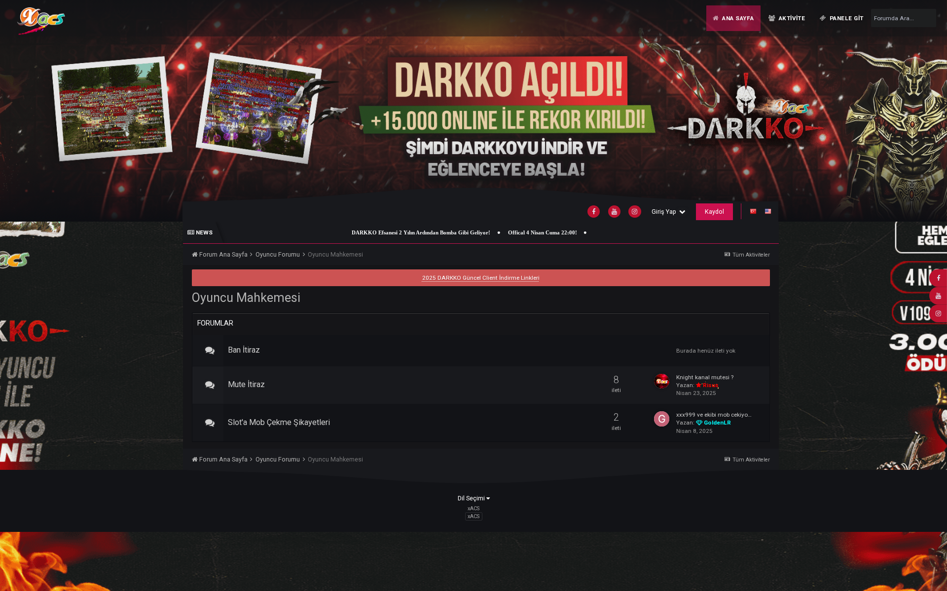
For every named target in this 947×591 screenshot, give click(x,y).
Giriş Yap (665, 211)
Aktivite (791, 18)
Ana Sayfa (737, 18)
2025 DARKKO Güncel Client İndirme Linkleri (481, 277)
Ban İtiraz (244, 350)
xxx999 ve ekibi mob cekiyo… (714, 414)
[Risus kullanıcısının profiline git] (661, 381)
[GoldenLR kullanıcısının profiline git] (661, 419)
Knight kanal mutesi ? (704, 377)
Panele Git (846, 18)
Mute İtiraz (246, 384)
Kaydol (714, 211)
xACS (473, 516)
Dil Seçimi (472, 498)
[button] (916, 110)
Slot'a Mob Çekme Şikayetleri (279, 422)
